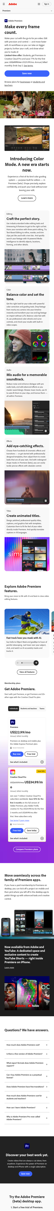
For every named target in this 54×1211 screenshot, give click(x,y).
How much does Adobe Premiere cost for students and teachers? (24, 1097)
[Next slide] (36, 662)
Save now (27, 73)
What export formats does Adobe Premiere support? (25, 1064)
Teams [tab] (42, 708)
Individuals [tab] (14, 708)
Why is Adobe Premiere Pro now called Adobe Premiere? (23, 1118)
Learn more (27, 198)
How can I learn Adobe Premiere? (21, 1107)
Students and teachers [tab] (28, 708)
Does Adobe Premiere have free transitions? (25, 1087)
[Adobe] (13, 4)
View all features (27, 672)
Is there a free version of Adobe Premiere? (24, 1054)
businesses (25, 82)
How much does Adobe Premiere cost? (23, 1045)
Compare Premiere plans (27, 849)
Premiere (6, 10)
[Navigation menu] (4, 4)
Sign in (46, 4)
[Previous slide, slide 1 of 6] (17, 662)
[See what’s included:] (42, 762)
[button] (39, 4)
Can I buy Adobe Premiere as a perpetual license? (24, 1076)
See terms (28, 65)
